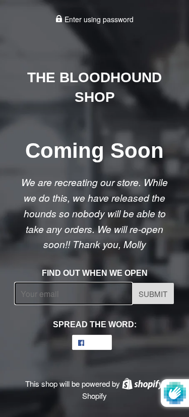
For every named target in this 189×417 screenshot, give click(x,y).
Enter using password (98, 19)
